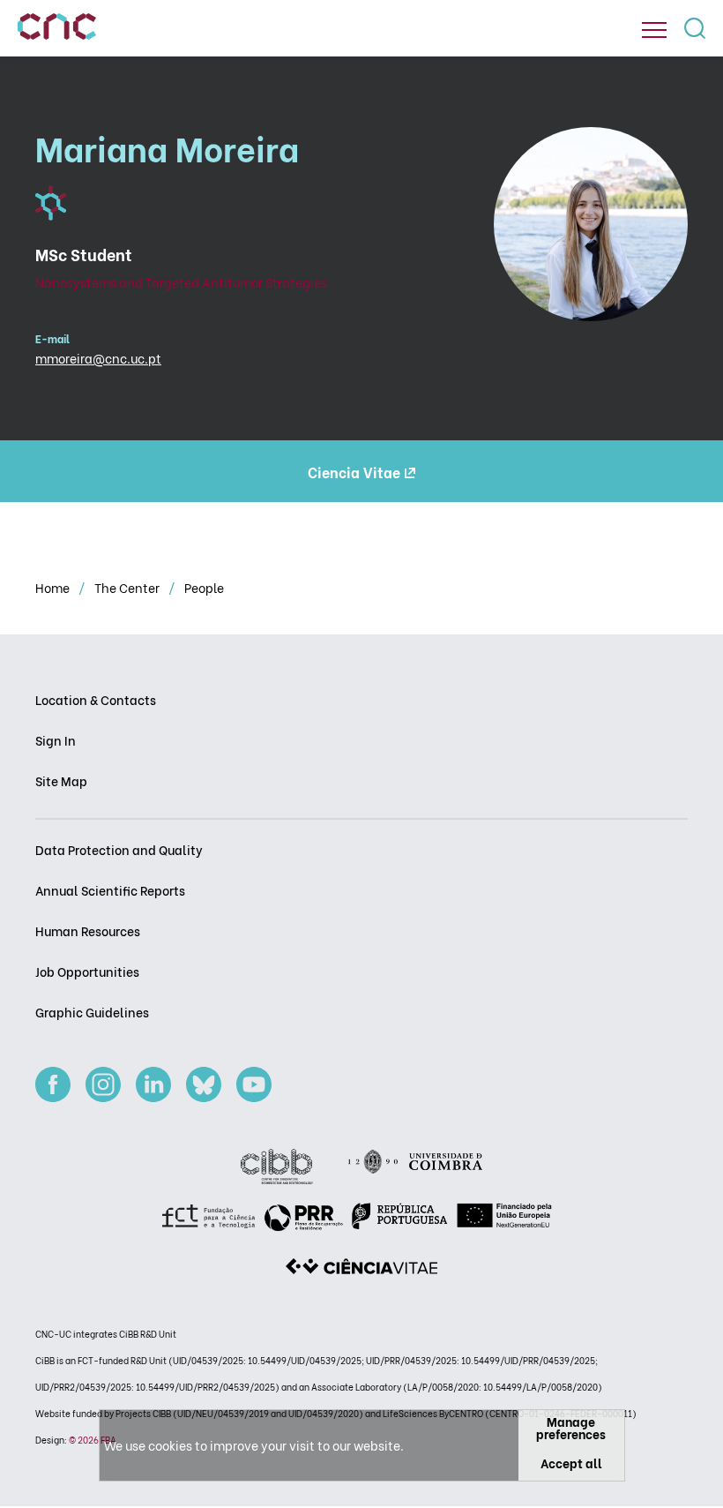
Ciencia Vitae (354, 471)
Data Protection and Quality (119, 849)
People (204, 587)
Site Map (61, 780)
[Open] (654, 30)
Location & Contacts (95, 699)
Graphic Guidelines (92, 1011)
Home (53, 587)
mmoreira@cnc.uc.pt (98, 358)
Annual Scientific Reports (110, 890)
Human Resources (87, 930)
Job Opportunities (87, 971)
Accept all (571, 1462)
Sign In (55, 740)
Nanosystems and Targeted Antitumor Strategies (181, 282)
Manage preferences (571, 1427)
